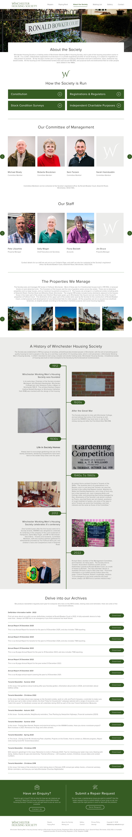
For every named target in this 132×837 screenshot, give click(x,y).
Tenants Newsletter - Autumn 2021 (21, 710)
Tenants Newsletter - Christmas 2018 (22, 763)
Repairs (50, 4)
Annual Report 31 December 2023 (21, 648)
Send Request (95, 807)
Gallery (110, 4)
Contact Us (37, 809)
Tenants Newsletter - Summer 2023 (21, 682)
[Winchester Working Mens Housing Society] (24, 4)
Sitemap (93, 824)
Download (116, 615)
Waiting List (97, 4)
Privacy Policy (95, 822)
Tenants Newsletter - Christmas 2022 (22, 695)
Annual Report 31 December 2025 (21, 626)
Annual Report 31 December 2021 (20, 671)
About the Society (80, 4)
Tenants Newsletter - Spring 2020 (21, 735)
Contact (121, 4)
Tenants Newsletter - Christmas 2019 (22, 748)
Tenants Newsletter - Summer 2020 (21, 722)
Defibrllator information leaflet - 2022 (22, 612)
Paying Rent (63, 4)
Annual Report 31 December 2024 (21, 637)
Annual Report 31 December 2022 (21, 659)
